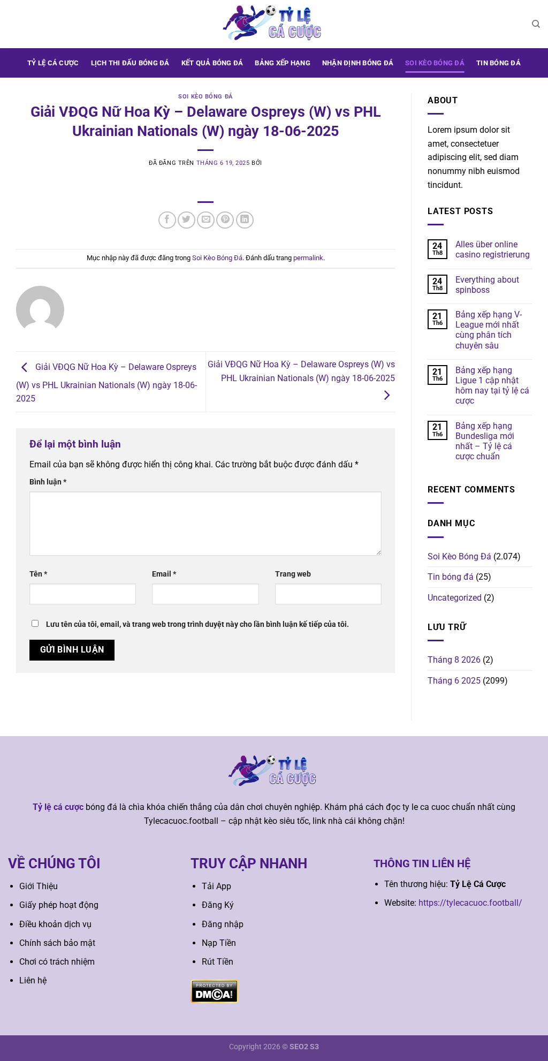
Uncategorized (455, 598)
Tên (38, 574)
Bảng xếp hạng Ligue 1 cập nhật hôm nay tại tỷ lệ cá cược (492, 385)
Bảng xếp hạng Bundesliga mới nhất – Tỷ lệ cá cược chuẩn (484, 441)
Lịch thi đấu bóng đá (130, 63)
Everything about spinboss (487, 285)
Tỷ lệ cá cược (53, 63)
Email (164, 574)
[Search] (536, 24)
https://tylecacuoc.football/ (470, 903)
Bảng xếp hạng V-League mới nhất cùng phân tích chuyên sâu (488, 330)
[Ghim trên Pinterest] (225, 220)
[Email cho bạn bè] (206, 220)
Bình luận (47, 482)
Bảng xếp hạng (282, 63)
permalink (308, 258)
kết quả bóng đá (212, 63)
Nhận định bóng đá (357, 63)
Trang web (293, 574)
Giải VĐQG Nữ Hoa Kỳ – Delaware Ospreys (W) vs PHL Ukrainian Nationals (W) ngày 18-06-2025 (106, 383)
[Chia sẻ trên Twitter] (186, 220)
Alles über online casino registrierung (492, 249)
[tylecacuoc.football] (274, 24)
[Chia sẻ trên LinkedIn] (245, 220)
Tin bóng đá (498, 63)
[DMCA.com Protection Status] (214, 991)
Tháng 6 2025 (454, 681)
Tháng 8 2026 (454, 660)
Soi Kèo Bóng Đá (435, 63)
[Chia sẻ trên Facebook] (167, 220)
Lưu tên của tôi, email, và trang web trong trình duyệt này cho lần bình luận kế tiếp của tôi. (197, 624)
